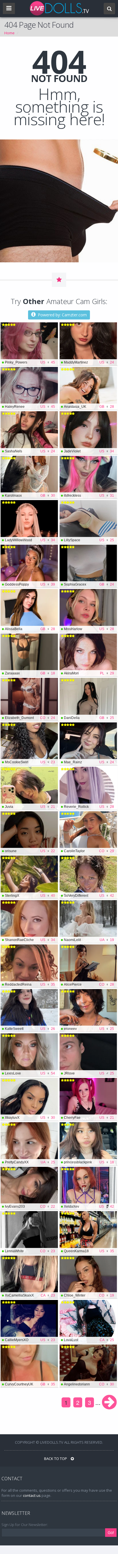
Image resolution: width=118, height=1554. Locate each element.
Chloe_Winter (89, 1295)
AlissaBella (30, 629)
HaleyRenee (30, 407)
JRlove (89, 1073)
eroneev (89, 1029)
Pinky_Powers (30, 362)
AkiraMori (89, 673)
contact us (32, 1495)
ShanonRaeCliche (30, 940)
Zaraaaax (30, 673)
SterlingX (30, 896)
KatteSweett (30, 1029)
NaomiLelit (89, 940)
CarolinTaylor (89, 851)
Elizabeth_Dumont (30, 718)
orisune (30, 851)
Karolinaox (30, 496)
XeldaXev (89, 1207)
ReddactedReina (30, 984)
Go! (111, 1532)
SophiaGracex (89, 584)
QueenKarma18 (89, 1251)
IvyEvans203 (30, 1207)
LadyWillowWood (30, 540)
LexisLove (30, 1073)
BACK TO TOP (56, 1458)
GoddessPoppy (30, 584)
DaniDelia (89, 718)
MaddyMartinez (89, 362)
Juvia (30, 807)
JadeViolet (89, 451)
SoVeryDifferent (89, 896)
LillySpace (89, 540)
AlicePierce (89, 984)
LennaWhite (30, 1251)
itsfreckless (89, 496)
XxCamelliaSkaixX (30, 1295)
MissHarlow (89, 629)
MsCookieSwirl (30, 762)
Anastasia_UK (89, 407)
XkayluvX (30, 1118)
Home (9, 32)
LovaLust (89, 1340)
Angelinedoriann (89, 1384)
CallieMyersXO (30, 1340)
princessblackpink (89, 1162)
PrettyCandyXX (30, 1162)
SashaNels (30, 451)
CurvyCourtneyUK (30, 1384)
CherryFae (89, 1118)
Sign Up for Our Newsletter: (24, 1524)
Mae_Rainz (89, 762)
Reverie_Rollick (89, 807)
